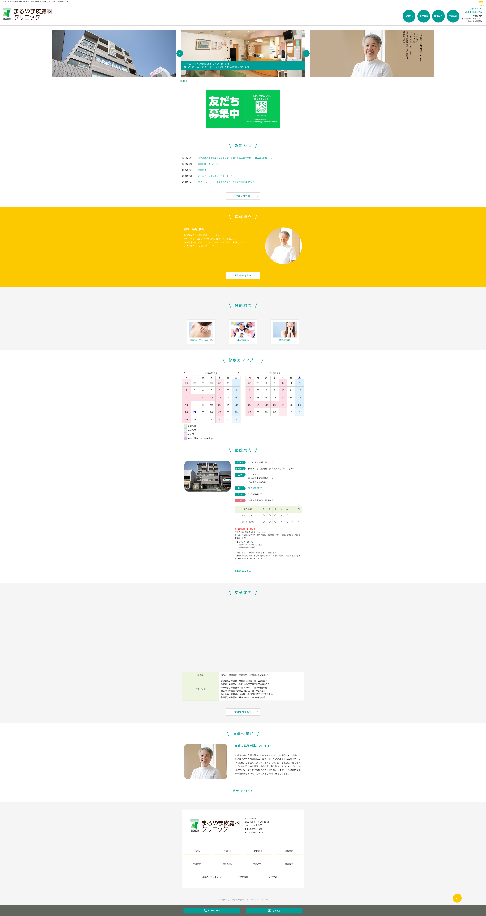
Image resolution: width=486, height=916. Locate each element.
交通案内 (453, 16)
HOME (197, 851)
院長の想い (228, 864)
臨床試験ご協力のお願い (209, 164)
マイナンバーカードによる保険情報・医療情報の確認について (226, 182)
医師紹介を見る (243, 275)
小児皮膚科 (243, 877)
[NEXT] (238, 373)
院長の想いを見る (243, 790)
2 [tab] (184, 81)
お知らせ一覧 (243, 196)
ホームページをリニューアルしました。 (216, 176)
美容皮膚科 (274, 877)
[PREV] (184, 373)
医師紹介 (409, 16)
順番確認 (289, 864)
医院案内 (424, 16)
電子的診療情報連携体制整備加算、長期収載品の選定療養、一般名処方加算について (236, 158)
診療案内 (438, 16)
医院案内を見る (243, 571)
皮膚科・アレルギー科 (212, 877)
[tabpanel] (243, 53)
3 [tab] (186, 81)
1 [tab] (181, 81)
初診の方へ (258, 864)
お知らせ (228, 851)
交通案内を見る (243, 712)
